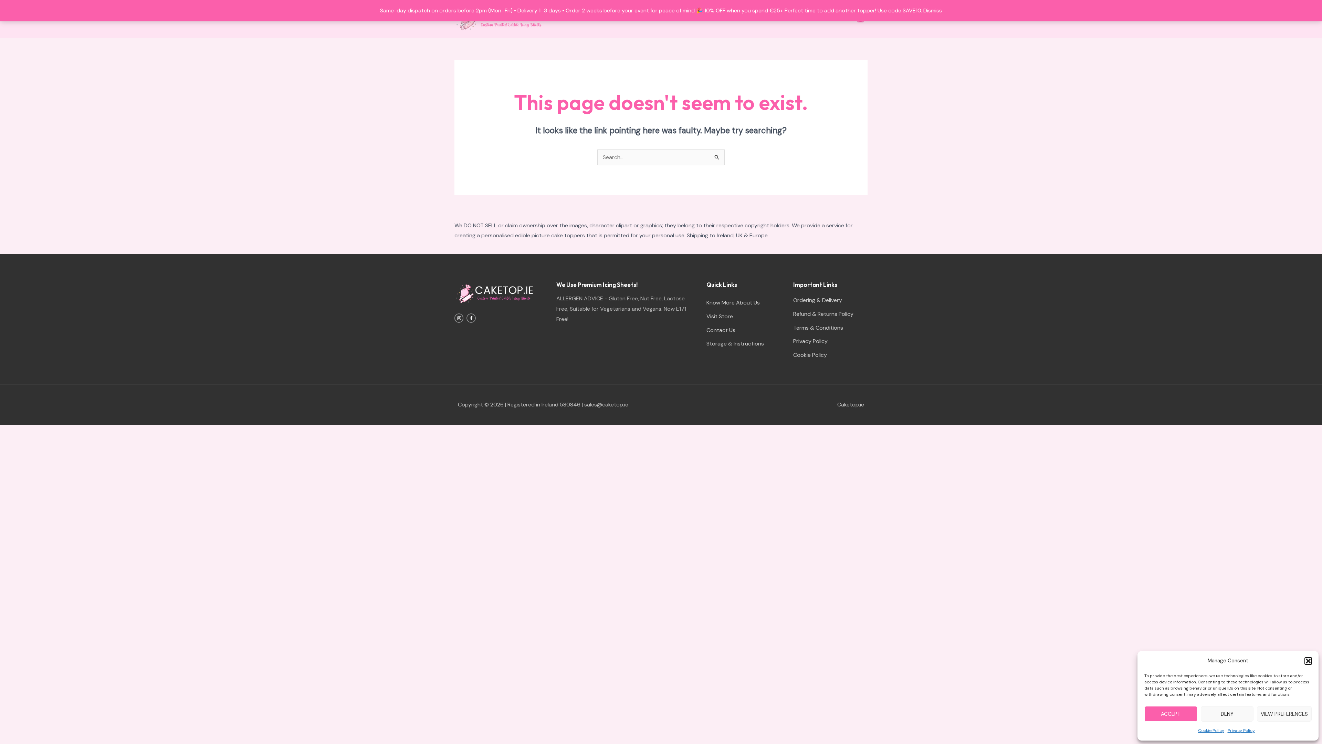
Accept (1171, 714)
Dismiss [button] (932, 10)
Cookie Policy (1211, 730)
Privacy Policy (1241, 730)
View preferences (1284, 714)
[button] (1308, 661)
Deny (1227, 714)
